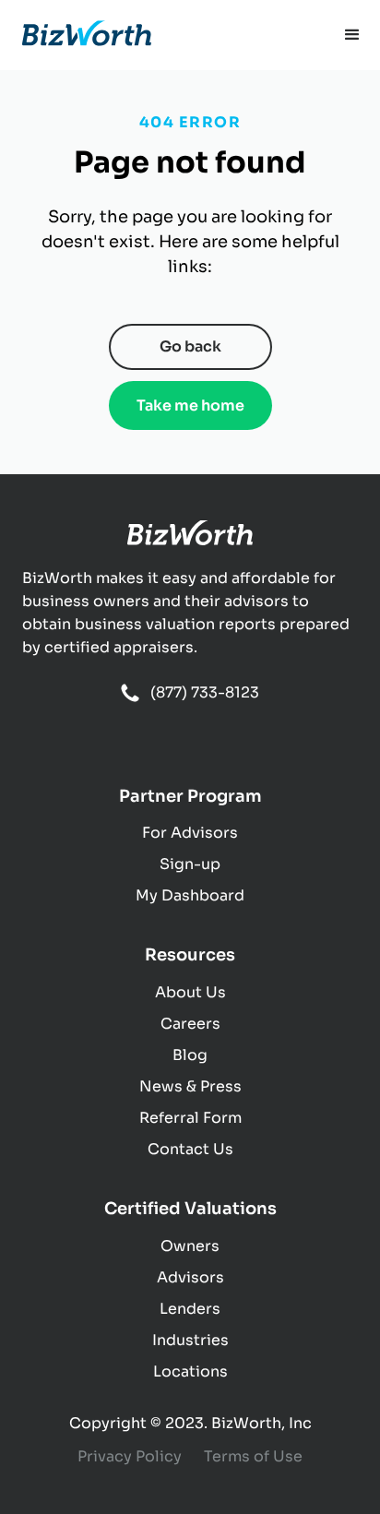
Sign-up (190, 864)
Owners (190, 1246)
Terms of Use (253, 1456)
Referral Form (190, 1117)
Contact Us (190, 1149)
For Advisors (190, 832)
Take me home (190, 405)
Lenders (190, 1308)
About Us (190, 992)
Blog (190, 1055)
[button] (352, 35)
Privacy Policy (129, 1456)
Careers (190, 1023)
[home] (86, 35)
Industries (190, 1340)
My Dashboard (190, 895)
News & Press (190, 1086)
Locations (190, 1371)
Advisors (190, 1277)
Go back (190, 346)
